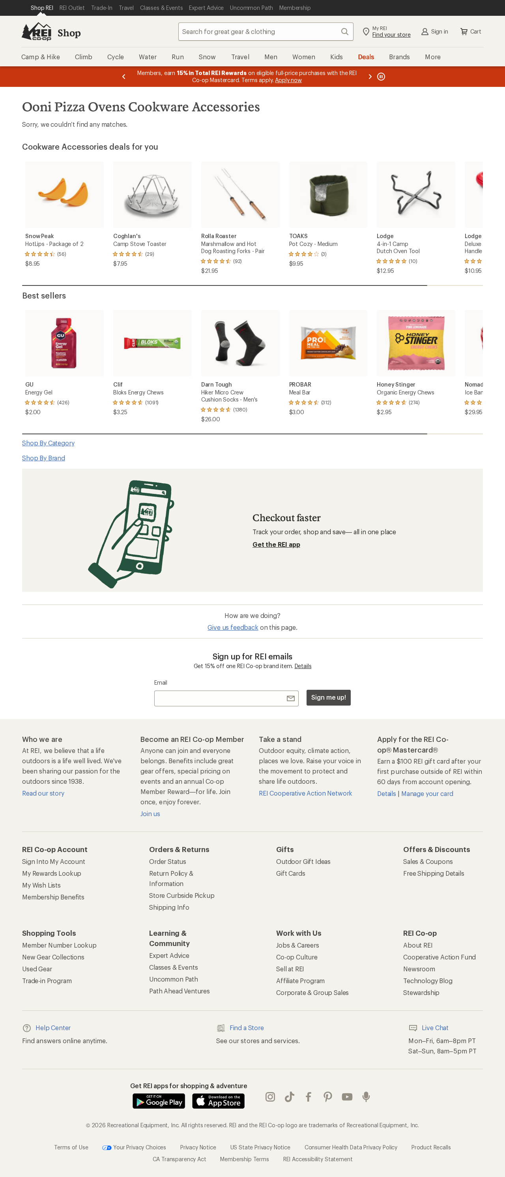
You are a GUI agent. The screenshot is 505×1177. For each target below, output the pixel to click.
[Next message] (370, 76)
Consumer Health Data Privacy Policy (351, 1146)
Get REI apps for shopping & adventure (188, 1085)
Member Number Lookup (59, 945)
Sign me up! (328, 697)
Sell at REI (290, 968)
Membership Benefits (53, 897)
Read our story (43, 793)
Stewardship (421, 992)
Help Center (53, 1027)
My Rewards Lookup (51, 873)
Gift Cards (290, 873)
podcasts (366, 1097)
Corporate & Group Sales (312, 992)
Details (303, 666)
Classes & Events (173, 967)
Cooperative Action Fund (439, 957)
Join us (150, 813)
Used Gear (37, 968)
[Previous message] (124, 76)
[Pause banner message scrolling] (380, 76)
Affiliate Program (300, 980)
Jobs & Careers (297, 945)
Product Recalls (431, 1146)
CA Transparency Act (179, 1159)
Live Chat (435, 1027)
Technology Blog (428, 980)
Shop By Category (48, 443)
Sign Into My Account (53, 861)
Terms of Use (71, 1146)
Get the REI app (276, 544)
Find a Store (247, 1027)
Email (160, 682)
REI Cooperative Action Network (305, 793)
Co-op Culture (297, 957)
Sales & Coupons (428, 861)
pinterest (328, 1097)
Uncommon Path (173, 979)
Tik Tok (289, 1097)
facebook (308, 1097)
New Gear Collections (53, 957)
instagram (270, 1097)
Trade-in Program (46, 980)
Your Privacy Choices (139, 1146)
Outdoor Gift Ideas (303, 861)
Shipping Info (169, 907)
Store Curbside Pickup (182, 895)
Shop (69, 32)
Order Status (167, 861)
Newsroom (419, 968)
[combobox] (266, 32)
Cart (475, 31)
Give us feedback (233, 627)
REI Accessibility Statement (318, 1159)
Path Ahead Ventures (179, 991)
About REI (418, 945)
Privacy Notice (198, 1146)
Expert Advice (169, 955)
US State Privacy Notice (260, 1146)
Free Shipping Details (433, 873)
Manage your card (427, 793)
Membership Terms (244, 1159)
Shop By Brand (43, 458)
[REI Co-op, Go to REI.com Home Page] (36, 31)
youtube (347, 1097)
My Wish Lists (41, 885)
